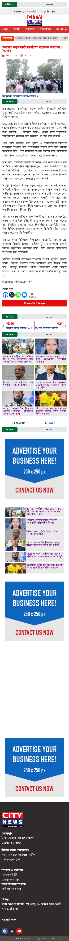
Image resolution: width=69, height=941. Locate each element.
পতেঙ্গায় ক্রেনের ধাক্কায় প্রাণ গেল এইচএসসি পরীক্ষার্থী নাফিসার (51, 359)
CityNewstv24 (26, 939)
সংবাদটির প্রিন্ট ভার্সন (36, 303)
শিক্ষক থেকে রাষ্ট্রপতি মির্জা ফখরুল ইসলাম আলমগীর (18, 384)
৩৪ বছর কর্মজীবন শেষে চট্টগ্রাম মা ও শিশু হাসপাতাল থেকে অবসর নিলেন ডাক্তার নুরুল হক (18, 359)
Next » (53, 423)
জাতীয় (16, 29)
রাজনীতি (30, 29)
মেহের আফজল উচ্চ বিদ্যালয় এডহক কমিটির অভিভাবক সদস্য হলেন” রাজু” (18, 411)
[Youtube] (19, 931)
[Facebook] (5, 295)
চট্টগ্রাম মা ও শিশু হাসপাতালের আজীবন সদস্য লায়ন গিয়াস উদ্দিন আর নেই (51, 411)
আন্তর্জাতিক (45, 29)
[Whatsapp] (18, 295)
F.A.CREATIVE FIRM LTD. (50, 939)
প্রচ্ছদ (5, 29)
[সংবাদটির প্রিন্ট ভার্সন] (25, 303)
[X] (12, 295)
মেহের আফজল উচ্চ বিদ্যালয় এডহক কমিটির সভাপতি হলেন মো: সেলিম (51, 385)
